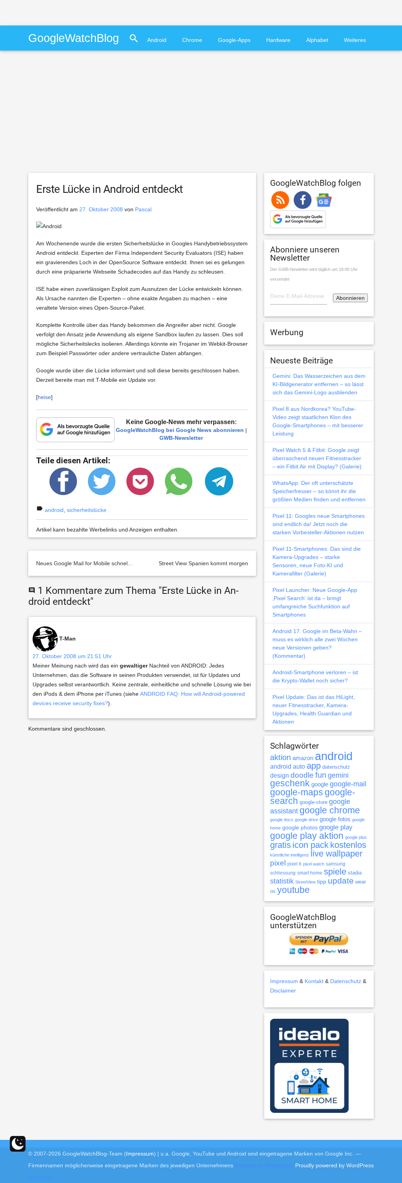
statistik (282, 881)
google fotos (335, 819)
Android (156, 40)
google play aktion (307, 836)
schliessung (283, 873)
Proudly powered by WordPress (334, 1165)
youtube (293, 890)
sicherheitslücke (86, 510)
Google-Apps (234, 40)
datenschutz (336, 767)
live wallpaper (336, 853)
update (341, 880)
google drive (306, 819)
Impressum (284, 981)
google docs (281, 819)
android (54, 510)
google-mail (348, 784)
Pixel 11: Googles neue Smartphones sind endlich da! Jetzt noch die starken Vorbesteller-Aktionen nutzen (318, 524)
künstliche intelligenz (289, 855)
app (314, 766)
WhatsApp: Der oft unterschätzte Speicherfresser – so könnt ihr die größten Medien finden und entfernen (318, 491)
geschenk (290, 783)
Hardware (278, 40)
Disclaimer (283, 990)
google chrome (330, 810)
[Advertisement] (92, 12)
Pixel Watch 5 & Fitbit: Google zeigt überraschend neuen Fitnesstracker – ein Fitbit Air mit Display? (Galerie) (317, 458)
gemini (338, 775)
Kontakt (314, 981)
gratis (280, 845)
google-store (313, 802)
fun (320, 775)
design (279, 775)
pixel (278, 862)
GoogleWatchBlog (73, 37)
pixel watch (313, 864)
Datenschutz (345, 981)
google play (336, 827)
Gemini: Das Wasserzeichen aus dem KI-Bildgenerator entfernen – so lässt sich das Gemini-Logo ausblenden (318, 384)
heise (44, 397)
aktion (280, 757)
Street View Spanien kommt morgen (203, 563)
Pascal (143, 209)
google (319, 784)
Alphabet (317, 40)
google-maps (296, 792)
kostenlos (348, 845)
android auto (287, 766)
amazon (302, 758)
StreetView (305, 882)
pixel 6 (294, 864)
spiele (335, 871)
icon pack (310, 845)
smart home (309, 873)
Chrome (192, 40)
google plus (356, 837)
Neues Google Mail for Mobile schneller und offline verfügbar (111, 563)
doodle (302, 775)
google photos (300, 827)
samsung (335, 864)
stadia (355, 873)
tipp (321, 881)
